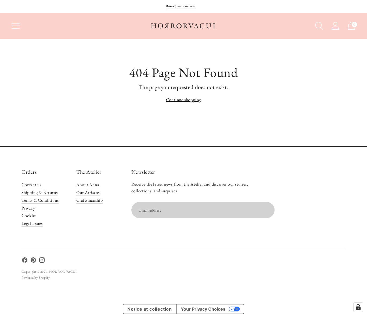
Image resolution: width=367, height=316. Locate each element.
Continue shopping (183, 99)
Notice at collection (149, 309)
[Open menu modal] (15, 25)
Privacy (28, 208)
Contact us (31, 184)
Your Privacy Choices (203, 309)
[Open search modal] (319, 25)
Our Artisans (88, 192)
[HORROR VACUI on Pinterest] (33, 261)
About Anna (87, 184)
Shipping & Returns (39, 192)
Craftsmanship (89, 200)
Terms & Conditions (40, 200)
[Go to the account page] (335, 25)
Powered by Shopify (35, 277)
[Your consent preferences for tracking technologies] (358, 307)
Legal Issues (32, 223)
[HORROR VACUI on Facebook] (24, 261)
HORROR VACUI (63, 271)
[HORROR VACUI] (183, 26)
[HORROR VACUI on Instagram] (42, 261)
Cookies (29, 215)
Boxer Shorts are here (181, 6)
